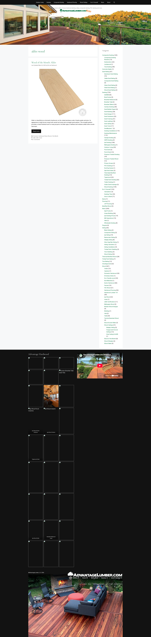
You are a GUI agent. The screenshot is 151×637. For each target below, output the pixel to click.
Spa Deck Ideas (108, 170)
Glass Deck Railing (109, 85)
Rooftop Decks (108, 168)
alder (34, 138)
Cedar (106, 268)
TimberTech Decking (110, 179)
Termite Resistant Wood (111, 318)
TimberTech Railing (107, 259)
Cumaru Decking (109, 107)
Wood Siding (108, 254)
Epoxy (104, 199)
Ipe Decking (107, 142)
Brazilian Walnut (109, 104)
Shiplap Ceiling (110, 327)
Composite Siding (109, 232)
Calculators (107, 191)
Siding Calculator (109, 244)
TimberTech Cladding (110, 249)
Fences (106, 285)
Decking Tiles (108, 194)
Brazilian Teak (108, 102)
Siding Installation (109, 247)
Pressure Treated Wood (111, 159)
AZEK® (106, 95)
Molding (106, 311)
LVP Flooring (108, 204)
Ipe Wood (107, 297)
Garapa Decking (109, 137)
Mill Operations (108, 218)
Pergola (104, 225)
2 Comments (36, 139)
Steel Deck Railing (109, 87)
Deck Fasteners (108, 116)
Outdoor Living (39, 2)
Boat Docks (107, 97)
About (89, 584)
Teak (105, 316)
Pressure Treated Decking (111, 154)
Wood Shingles (108, 341)
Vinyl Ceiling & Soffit (112, 334)
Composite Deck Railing (111, 81)
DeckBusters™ (108, 128)
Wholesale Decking (109, 223)
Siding (104, 228)
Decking (49, 2)
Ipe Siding (107, 235)
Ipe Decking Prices (109, 215)
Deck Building (108, 111)
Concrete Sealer (107, 69)
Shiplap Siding (108, 239)
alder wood (39, 138)
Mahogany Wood (109, 304)
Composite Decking (59, 2)
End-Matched (108, 280)
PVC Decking (108, 165)
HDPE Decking (108, 140)
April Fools (107, 211)
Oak (105, 313)
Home (85, 584)
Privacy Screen (108, 163)
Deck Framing (108, 119)
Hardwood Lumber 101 (111, 292)
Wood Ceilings (83, 2)
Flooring (104, 201)
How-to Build (108, 196)
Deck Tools (107, 126)
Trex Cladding (108, 252)
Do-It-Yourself (94, 2)
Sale (105, 220)
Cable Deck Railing (109, 78)
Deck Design (108, 114)
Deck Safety (107, 123)
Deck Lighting (108, 121)
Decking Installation (110, 131)
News (102, 2)
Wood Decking (108, 187)
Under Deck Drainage (110, 184)
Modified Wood (106, 206)
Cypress (106, 271)
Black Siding (107, 230)
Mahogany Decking (109, 145)
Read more (36, 131)
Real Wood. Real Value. (99, 584)
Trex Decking (108, 67)
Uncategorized (106, 264)
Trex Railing (105, 261)
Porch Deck (107, 152)
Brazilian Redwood (109, 99)
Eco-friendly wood (109, 278)
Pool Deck (107, 149)
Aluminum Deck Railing (111, 74)
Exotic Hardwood (109, 283)
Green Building (108, 213)
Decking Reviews (118, 584)
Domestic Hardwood (38, 136)
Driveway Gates (108, 276)
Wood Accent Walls (110, 322)
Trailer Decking (108, 182)
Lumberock (107, 64)
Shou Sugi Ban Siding (110, 242)
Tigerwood (107, 177)
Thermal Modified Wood (109, 256)
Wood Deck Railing (109, 90)
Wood (108, 2)
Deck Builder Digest (110, 109)
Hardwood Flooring (72, 2)
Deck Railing (105, 71)
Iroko (105, 299)
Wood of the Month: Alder (43, 62)
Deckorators (108, 62)
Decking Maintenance (110, 133)
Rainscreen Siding (109, 237)
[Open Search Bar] (114, 2)
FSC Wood (107, 288)
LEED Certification (109, 302)
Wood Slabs (107, 343)
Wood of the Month (53, 136)
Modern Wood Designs (111, 306)
